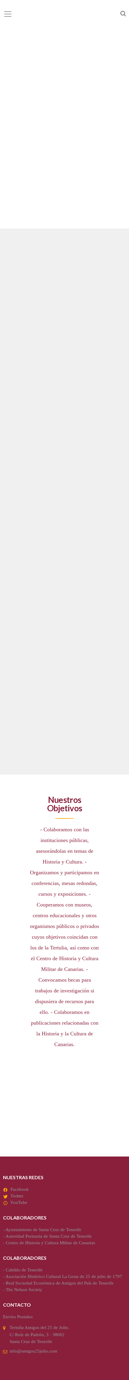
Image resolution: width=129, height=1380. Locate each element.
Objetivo (23, 393)
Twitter (16, 1196)
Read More (20, 449)
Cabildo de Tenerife (24, 1270)
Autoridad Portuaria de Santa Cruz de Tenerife (48, 1236)
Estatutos (26, 544)
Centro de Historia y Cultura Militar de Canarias (50, 1242)
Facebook (19, 1189)
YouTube (18, 1202)
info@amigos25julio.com (33, 1351)
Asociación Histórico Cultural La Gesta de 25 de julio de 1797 (63, 1276)
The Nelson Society (24, 1289)
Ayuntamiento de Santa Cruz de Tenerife (43, 1229)
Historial (24, 695)
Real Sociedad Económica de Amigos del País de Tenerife (60, 1283)
